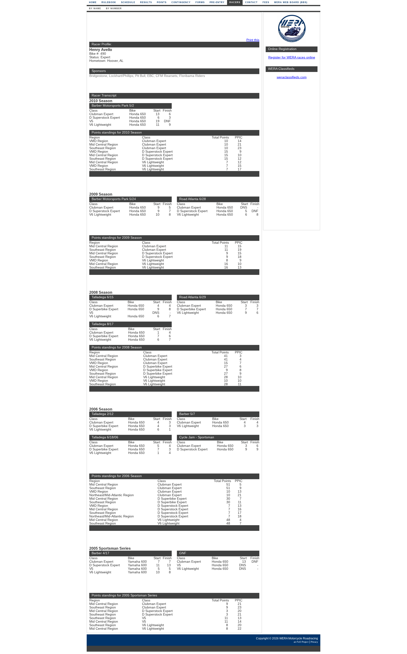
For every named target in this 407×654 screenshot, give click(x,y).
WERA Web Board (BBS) (290, 2)
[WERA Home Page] (291, 41)
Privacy (314, 642)
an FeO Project (301, 642)
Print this (252, 40)
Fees (266, 2)
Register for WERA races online (291, 57)
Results (146, 2)
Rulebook (109, 2)
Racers (234, 2)
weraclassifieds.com (292, 77)
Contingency (181, 2)
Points (162, 2)
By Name (95, 8)
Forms (200, 2)
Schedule (128, 2)
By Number (114, 8)
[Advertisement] (291, 157)
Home (93, 2)
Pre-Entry (217, 2)
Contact (251, 2)
